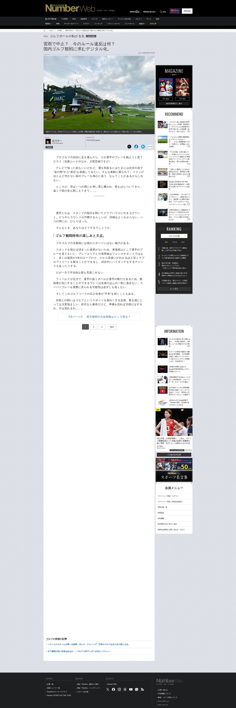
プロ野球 (64, 19)
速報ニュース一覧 (53, 688)
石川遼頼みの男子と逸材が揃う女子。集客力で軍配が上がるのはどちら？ (175, 274)
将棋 (57, 24)
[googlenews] (137, 690)
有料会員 (187, 11)
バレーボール (129, 24)
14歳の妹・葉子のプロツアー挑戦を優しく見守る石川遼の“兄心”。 (174, 249)
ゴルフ (137, 19)
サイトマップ (163, 705)
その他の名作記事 (174, 455)
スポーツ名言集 (82, 692)
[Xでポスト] (129, 147)
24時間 (174, 242)
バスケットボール (113, 24)
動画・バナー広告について (167, 697)
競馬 (157, 19)
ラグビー (86, 24)
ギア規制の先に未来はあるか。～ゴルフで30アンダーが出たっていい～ (79, 651)
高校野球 (84, 19)
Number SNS (112, 684)
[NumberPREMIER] (175, 11)
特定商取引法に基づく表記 (167, 524)
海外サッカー (107, 19)
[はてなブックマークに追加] (143, 147)
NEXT (112, 326)
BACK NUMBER (91, 36)
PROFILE (49, 147)
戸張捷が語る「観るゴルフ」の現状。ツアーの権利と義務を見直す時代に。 (175, 282)
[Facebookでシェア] (136, 147)
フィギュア (98, 24)
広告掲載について (164, 694)
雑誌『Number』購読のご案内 (88, 684)
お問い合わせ (163, 690)
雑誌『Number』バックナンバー (88, 688)
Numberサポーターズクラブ (57, 692)
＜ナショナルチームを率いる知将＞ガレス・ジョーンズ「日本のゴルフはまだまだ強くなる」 (89, 644)
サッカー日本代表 (124, 19)
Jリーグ (94, 19)
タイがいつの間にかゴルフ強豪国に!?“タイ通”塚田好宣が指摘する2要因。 (175, 257)
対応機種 (161, 518)
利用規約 (161, 513)
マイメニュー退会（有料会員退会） (170, 502)
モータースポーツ (70, 24)
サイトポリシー (163, 701)
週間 (183, 242)
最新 (166, 242)
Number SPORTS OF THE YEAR (59, 695)
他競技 (141, 24)
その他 (59, 30)
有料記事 (153, 24)
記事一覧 (50, 684)
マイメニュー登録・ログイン (168, 496)
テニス (148, 19)
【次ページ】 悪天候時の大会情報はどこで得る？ (99, 316)
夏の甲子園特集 (50, 19)
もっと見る (174, 289)
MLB (74, 19)
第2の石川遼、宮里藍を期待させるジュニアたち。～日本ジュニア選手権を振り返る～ (174, 265)
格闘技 (47, 24)
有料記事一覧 (162, 507)
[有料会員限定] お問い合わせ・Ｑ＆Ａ (171, 530)
